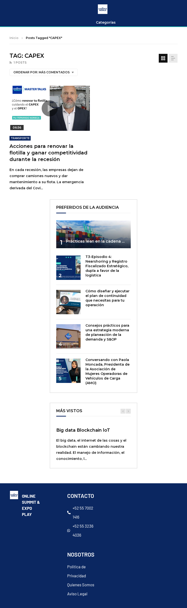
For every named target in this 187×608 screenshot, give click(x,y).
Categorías (106, 22)
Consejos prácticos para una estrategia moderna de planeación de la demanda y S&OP (107, 332)
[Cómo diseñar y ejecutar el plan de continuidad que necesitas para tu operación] (68, 302)
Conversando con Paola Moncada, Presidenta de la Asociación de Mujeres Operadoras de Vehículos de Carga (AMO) (107, 371)
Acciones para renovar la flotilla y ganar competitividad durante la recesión (48, 152)
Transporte (20, 138)
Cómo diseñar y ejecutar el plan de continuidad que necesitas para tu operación (107, 298)
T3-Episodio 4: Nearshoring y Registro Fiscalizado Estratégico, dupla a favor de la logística (106, 266)
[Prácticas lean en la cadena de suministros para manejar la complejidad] (93, 234)
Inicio (14, 38)
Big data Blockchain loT (83, 430)
